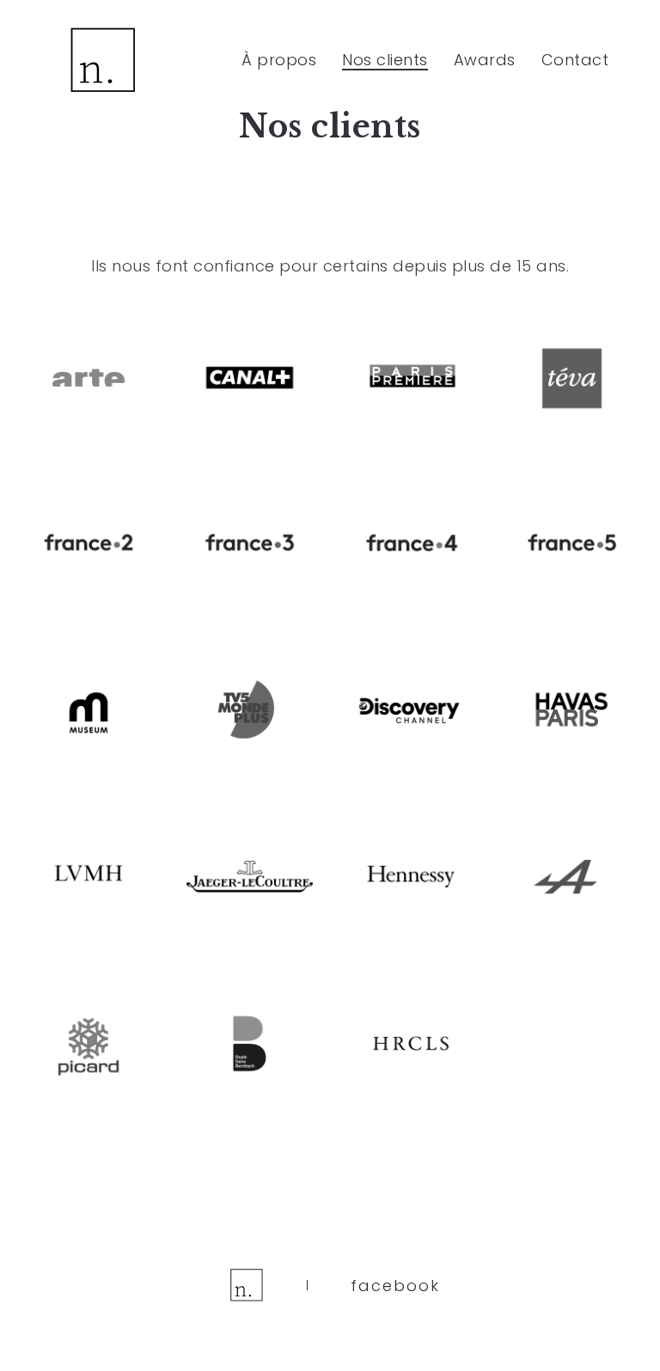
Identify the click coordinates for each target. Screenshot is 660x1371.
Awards (485, 59)
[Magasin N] (103, 60)
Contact (575, 59)
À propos (278, 59)
